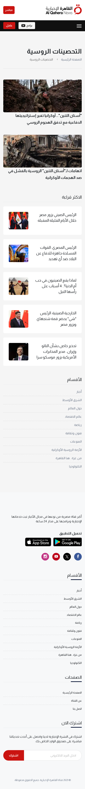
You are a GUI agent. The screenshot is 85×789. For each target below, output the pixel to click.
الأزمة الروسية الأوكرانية (66, 450)
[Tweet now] (67, 557)
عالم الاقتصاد (73, 416)
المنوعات (76, 441)
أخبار (79, 391)
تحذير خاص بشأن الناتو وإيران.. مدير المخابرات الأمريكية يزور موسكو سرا (56, 352)
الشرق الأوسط (72, 400)
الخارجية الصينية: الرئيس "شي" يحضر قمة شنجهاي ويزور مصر (56, 319)
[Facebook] (78, 557)
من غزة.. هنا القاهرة (69, 458)
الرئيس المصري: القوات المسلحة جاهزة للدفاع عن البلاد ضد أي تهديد (56, 253)
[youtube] (56, 557)
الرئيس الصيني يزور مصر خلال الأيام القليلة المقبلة (57, 218)
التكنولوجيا (75, 466)
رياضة (78, 425)
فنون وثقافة (73, 433)
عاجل (9, 25)
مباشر (9, 10)
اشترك (13, 755)
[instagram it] (45, 557)
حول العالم (75, 408)
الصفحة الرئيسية (71, 59)
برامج (29, 25)
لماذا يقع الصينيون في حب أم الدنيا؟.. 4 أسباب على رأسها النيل (55, 286)
